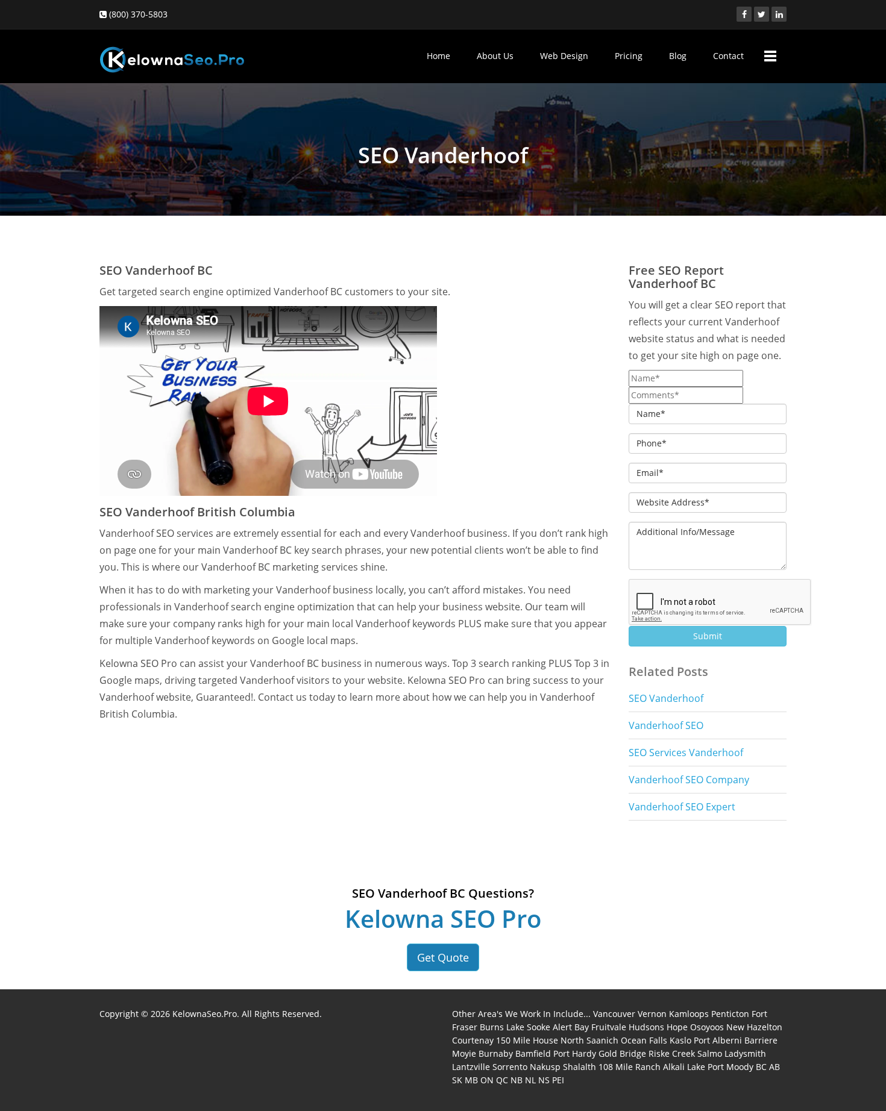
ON (487, 1080)
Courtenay (473, 1040)
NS (544, 1080)
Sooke (538, 1027)
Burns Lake (502, 1027)
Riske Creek (672, 1053)
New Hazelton (754, 1027)
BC (761, 1066)
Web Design (564, 55)
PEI (558, 1080)
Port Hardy (574, 1053)
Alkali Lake (684, 1066)
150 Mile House (527, 1040)
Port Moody (730, 1066)
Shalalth (579, 1066)
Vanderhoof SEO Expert (682, 806)
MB (471, 1080)
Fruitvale (608, 1027)
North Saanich (589, 1040)
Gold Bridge (622, 1053)
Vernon (652, 1013)
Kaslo (680, 1040)
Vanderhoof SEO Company (689, 779)
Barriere (761, 1040)
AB (774, 1066)
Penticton (730, 1013)
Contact (728, 55)
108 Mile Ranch (630, 1066)
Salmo (709, 1053)
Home (438, 55)
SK (457, 1080)
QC (502, 1080)
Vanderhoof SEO (666, 725)
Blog (677, 55)
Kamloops (689, 1013)
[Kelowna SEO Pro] (171, 54)
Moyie (464, 1053)
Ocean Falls (644, 1040)
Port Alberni (718, 1040)
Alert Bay (571, 1027)
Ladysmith (745, 1053)
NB (517, 1080)
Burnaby (496, 1053)
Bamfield (533, 1053)
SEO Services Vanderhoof (686, 752)
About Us (495, 55)
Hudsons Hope (658, 1027)
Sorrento (509, 1066)
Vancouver (614, 1013)
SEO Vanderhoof (666, 698)
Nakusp (545, 1066)
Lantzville (471, 1066)
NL (530, 1080)
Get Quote (443, 957)
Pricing (629, 55)
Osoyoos (707, 1027)
